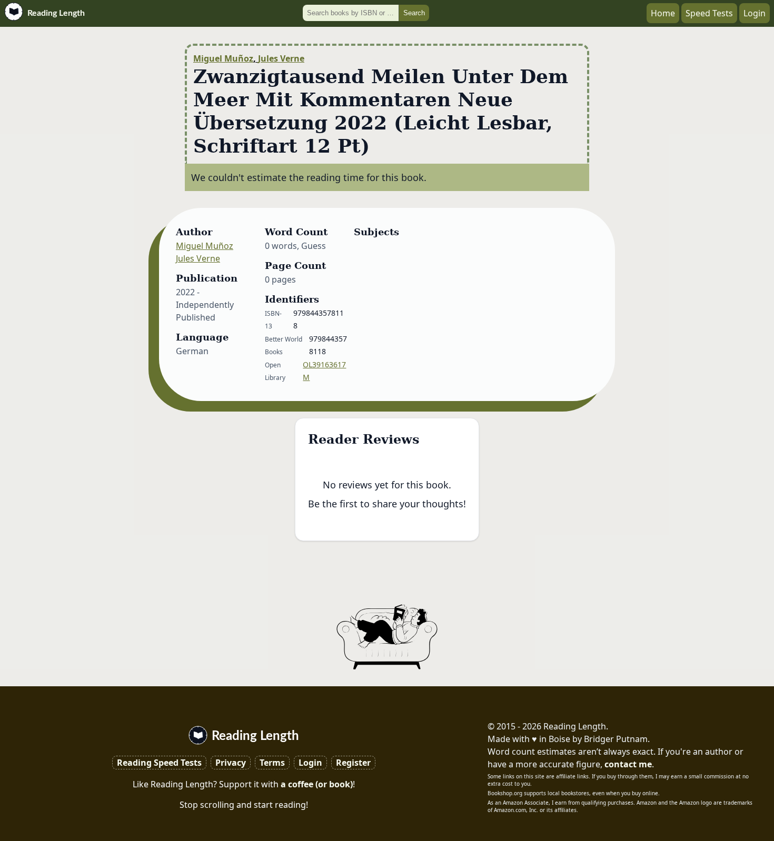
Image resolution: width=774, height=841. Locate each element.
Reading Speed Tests (159, 762)
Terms (272, 762)
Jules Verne (281, 58)
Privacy (230, 762)
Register (353, 762)
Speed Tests (709, 13)
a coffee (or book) (317, 784)
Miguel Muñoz (223, 58)
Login (754, 13)
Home (663, 13)
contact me (628, 764)
